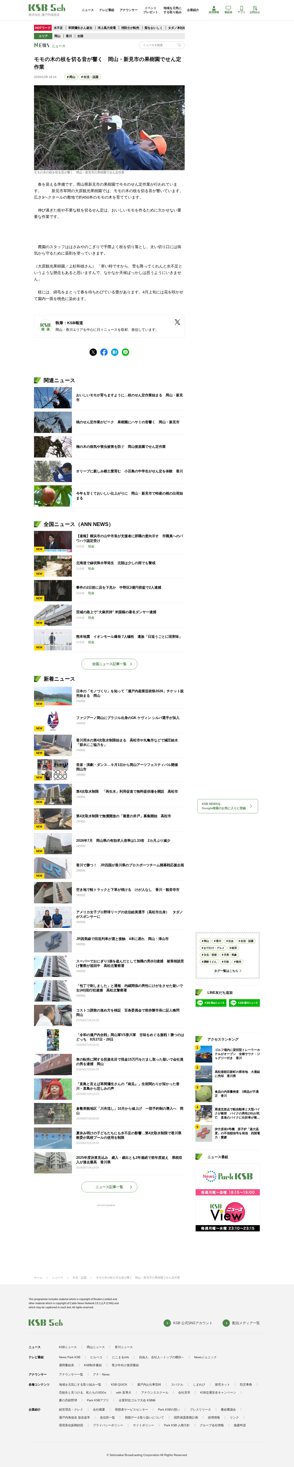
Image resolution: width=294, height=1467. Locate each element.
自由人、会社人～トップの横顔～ (161, 1357)
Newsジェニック (205, 1357)
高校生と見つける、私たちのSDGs (82, 1392)
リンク (234, 1417)
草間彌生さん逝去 (80, 28)
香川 (69, 36)
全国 (80, 36)
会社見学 (184, 1392)
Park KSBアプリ (98, 1400)
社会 (231, 941)
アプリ (241, 12)
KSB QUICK (119, 1384)
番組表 (228, 12)
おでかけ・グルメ (214, 947)
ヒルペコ (96, 1357)
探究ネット (222, 1384)
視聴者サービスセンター (131, 1409)
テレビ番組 (106, 10)
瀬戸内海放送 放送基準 (74, 1417)
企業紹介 (193, 10)
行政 (226, 961)
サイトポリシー (143, 1425)
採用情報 (214, 12)
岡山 (57, 36)
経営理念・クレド (71, 1409)
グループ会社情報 (212, 1425)
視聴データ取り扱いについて (144, 1417)
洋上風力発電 (107, 28)
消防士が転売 (130, 28)
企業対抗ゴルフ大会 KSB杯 (137, 1400)
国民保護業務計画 (186, 1417)
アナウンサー (129, 10)
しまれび (199, 1384)
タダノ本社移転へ (180, 28)
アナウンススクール (154, 1392)
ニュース (88, 10)
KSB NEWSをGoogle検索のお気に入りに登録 (224, 806)
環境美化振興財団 (71, 1425)
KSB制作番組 (93, 1365)
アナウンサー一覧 (71, 1374)
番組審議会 (228, 1409)
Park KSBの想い (169, 1409)
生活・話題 (91, 77)
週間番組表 (66, 1365)
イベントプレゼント (150, 10)
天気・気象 (230, 954)
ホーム (38, 1277)
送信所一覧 (107, 1417)
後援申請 (240, 1425)
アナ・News (101, 1374)
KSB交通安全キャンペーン (218, 1392)
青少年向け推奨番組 (125, 1365)
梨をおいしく (154, 28)
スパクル (177, 1384)
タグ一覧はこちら (226, 970)
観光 (238, 961)
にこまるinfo (120, 1357)
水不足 (59, 28)
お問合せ (255, 12)
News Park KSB (69, 1357)
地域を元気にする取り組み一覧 (80, 1384)
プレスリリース (200, 1409)
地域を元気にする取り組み (173, 10)
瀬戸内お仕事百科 (149, 1384)
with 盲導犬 (123, 1392)
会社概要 (99, 1409)
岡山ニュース (96, 1347)
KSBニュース (68, 1347)
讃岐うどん (210, 961)
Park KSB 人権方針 (177, 1425)
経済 (234, 947)
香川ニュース (124, 1347)
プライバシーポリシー (108, 1425)
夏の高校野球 (68, 1400)
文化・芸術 (210, 954)
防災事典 (246, 1384)
